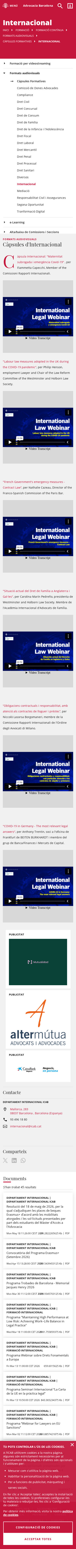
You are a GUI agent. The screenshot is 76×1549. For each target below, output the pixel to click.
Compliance (25, 95)
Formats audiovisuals (18, 36)
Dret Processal (26, 163)
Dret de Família (27, 122)
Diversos (23, 177)
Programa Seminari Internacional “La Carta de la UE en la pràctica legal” (36, 1391)
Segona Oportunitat (30, 204)
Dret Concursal (27, 108)
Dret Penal (24, 156)
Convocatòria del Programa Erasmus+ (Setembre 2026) (32, 1255)
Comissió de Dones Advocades (37, 88)
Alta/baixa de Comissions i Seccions (34, 232)
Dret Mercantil (27, 150)
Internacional (26, 184)
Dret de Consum (28, 115)
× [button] (72, 1444)
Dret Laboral (25, 143)
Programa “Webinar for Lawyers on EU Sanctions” (33, 1425)
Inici (6, 30)
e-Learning (17, 222)
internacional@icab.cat (25, 1126)
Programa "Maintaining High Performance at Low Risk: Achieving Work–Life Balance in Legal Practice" (37, 1321)
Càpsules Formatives (17, 41)
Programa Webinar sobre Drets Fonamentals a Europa (37, 1357)
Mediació (23, 191)
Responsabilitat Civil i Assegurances (41, 198)
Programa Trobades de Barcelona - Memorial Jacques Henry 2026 (37, 1285)
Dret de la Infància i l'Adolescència (40, 129)
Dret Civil (23, 102)
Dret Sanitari (25, 170)
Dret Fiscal (24, 136)
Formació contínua (49, 30)
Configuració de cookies (38, 1527)
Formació (22, 30)
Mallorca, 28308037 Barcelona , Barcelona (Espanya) (36, 1111)
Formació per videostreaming (30, 63)
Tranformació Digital (31, 211)
